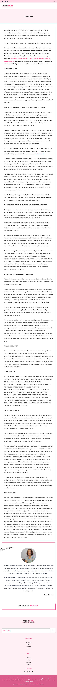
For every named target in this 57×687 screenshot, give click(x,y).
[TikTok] (10, 1)
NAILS (28, 649)
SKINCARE (28, 642)
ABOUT (29, 657)
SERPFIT (42, 684)
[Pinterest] (3, 1)
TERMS (28, 664)
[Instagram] (8, 1)
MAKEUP (28, 647)
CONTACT (28, 660)
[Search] (53, 630)
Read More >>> (49, 595)
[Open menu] (54, 6)
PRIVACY (28, 662)
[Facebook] (5, 1)
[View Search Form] (54, 1)
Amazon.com (40, 154)
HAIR (28, 644)
